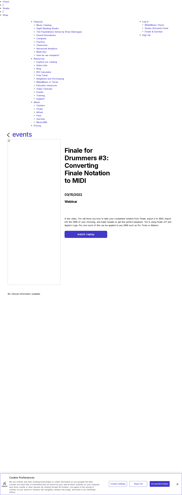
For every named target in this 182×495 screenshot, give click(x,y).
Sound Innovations (46, 35)
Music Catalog (44, 25)
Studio (6, 8)
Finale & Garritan (154, 31)
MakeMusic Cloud (154, 25)
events (22, 134)
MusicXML (41, 122)
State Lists (41, 65)
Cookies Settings (117, 484)
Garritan (40, 119)
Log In (145, 21)
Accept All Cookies (159, 484)
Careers (40, 105)
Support (40, 98)
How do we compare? (47, 55)
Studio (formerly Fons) (156, 28)
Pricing (37, 125)
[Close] (177, 484)
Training (40, 95)
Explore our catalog (46, 62)
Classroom (41, 45)
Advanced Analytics (46, 48)
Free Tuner (42, 75)
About (37, 102)
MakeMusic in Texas (47, 82)
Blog (38, 68)
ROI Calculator (43, 72)
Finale (39, 109)
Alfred (39, 112)
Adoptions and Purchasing (50, 78)
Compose (41, 38)
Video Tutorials (44, 88)
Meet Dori (41, 51)
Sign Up (146, 35)
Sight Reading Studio (47, 28)
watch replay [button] (85, 234)
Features (38, 21)
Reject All (138, 484)
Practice (40, 42)
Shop (5, 15)
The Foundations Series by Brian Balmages (59, 31)
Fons (38, 115)
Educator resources (46, 85)
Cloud (6, 1)
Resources (39, 58)
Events (39, 92)
